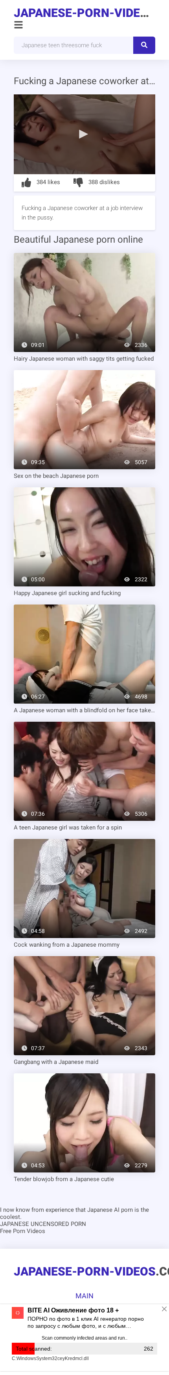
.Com (84, 13)
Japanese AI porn (110, 1209)
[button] (84, 133)
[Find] (144, 45)
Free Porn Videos (22, 1231)
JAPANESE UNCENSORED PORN (43, 1224)
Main (84, 1296)
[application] (84, 134)
